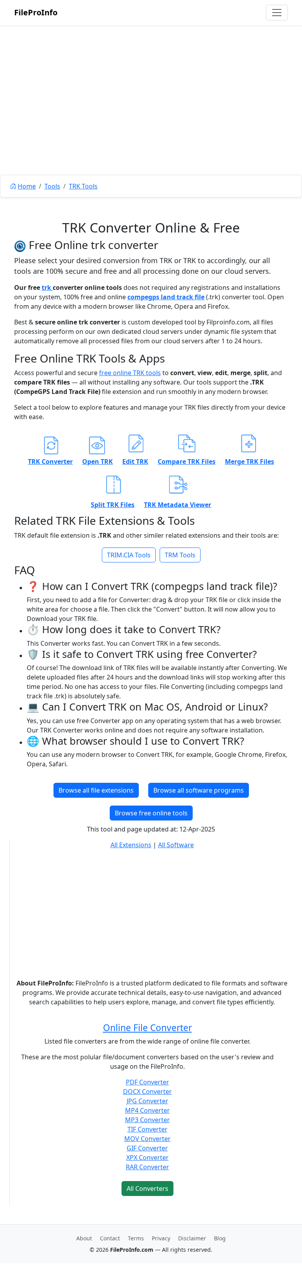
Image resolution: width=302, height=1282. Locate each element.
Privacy (161, 1238)
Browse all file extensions (96, 790)
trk (47, 287)
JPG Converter (147, 1101)
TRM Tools (180, 555)
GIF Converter (147, 1148)
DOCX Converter (147, 1091)
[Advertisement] (151, 118)
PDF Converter (147, 1082)
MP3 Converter (147, 1119)
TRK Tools (83, 186)
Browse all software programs (198, 790)
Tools (52, 186)
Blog (220, 1238)
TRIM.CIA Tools (129, 555)
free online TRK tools (130, 372)
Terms (136, 1238)
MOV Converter (147, 1138)
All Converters (147, 1188)
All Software (176, 845)
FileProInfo (35, 12)
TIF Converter (147, 1129)
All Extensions (130, 845)
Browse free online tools (151, 813)
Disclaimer (192, 1238)
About (84, 1238)
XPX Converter (147, 1157)
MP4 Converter (147, 1110)
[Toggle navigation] (277, 12)
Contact (110, 1238)
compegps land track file (165, 297)
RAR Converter (147, 1167)
